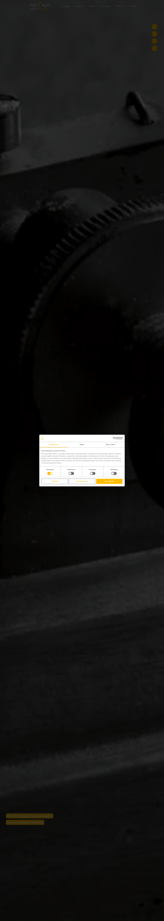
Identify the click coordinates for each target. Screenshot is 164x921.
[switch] (71, 473)
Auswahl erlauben (82, 481)
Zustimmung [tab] (53, 444)
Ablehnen (55, 481)
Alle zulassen (109, 481)
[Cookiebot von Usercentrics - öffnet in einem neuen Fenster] (114, 438)
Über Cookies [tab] (110, 444)
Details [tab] (82, 444)
